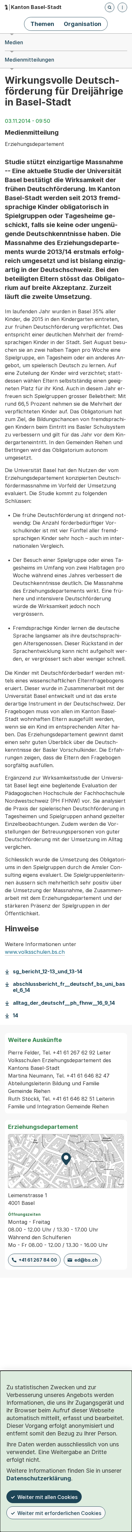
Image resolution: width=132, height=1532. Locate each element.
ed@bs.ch (86, 1260)
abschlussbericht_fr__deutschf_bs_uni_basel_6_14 (69, 987)
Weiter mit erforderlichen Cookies (59, 1513)
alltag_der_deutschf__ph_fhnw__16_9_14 (64, 1003)
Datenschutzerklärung (38, 1478)
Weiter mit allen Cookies (47, 1497)
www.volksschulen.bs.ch (35, 952)
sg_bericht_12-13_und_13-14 (47, 972)
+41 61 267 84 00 (38, 1260)
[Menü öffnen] (122, 7)
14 (15, 1015)
